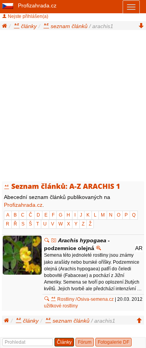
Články (64, 342)
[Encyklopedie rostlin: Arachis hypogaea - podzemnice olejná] (98, 248)
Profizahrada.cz (37, 5)
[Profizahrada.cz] (8, 5)
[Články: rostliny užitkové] (46, 299)
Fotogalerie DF (113, 342)
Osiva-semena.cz (95, 299)
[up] (139, 321)
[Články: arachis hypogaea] (46, 240)
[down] (141, 26)
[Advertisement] (73, 107)
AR (138, 248)
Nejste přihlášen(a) (27, 16)
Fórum (84, 342)
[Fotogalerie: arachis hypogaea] (53, 240)
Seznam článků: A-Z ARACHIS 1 (65, 186)
